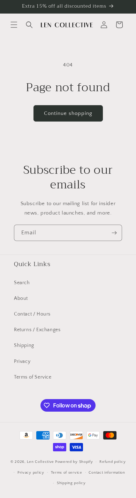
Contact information (107, 472)
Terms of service (66, 472)
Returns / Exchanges (37, 330)
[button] (14, 24)
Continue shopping (68, 113)
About (21, 298)
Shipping (24, 345)
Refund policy (112, 462)
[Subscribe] (114, 233)
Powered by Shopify (74, 462)
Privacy (22, 361)
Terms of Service (33, 377)
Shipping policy (71, 483)
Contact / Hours (32, 314)
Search (22, 283)
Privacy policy (30, 472)
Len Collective (40, 462)
